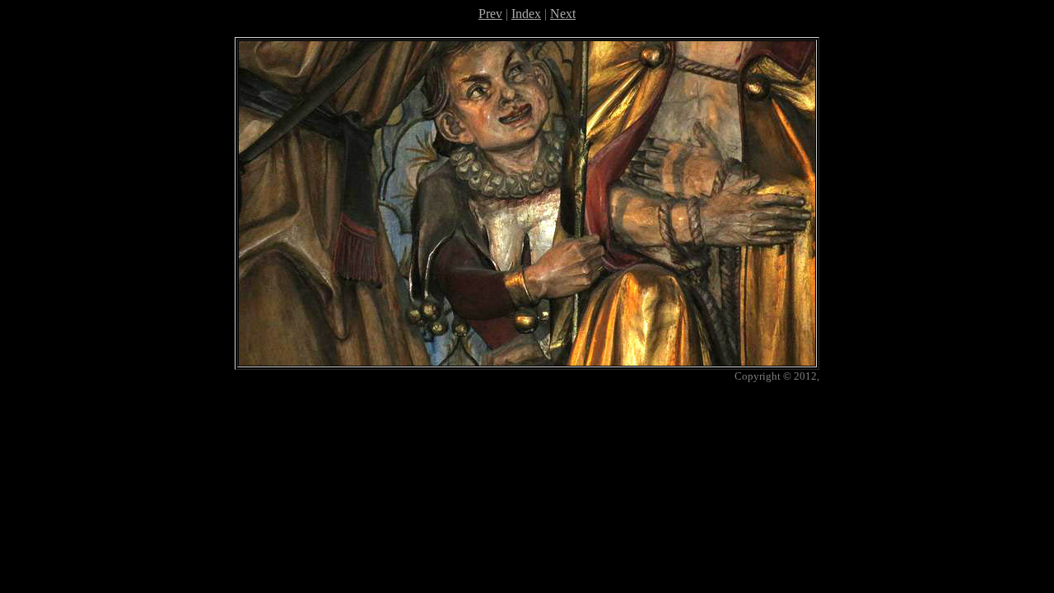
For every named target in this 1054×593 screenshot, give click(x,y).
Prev (490, 14)
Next (563, 14)
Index (526, 14)
